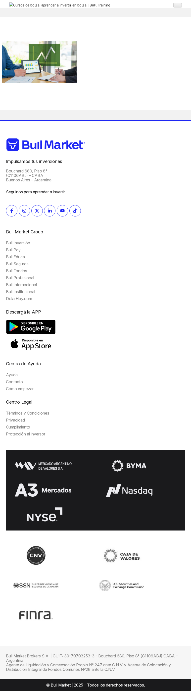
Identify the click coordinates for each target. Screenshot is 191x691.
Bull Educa (15, 256)
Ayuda (12, 374)
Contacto (14, 381)
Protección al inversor (25, 433)
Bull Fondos (16, 270)
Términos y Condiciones (27, 413)
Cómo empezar (20, 388)
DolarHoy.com (19, 298)
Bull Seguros (17, 263)
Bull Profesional (20, 277)
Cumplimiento (18, 427)
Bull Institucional (20, 291)
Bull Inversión (18, 242)
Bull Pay (13, 249)
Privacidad (15, 420)
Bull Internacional (21, 284)
